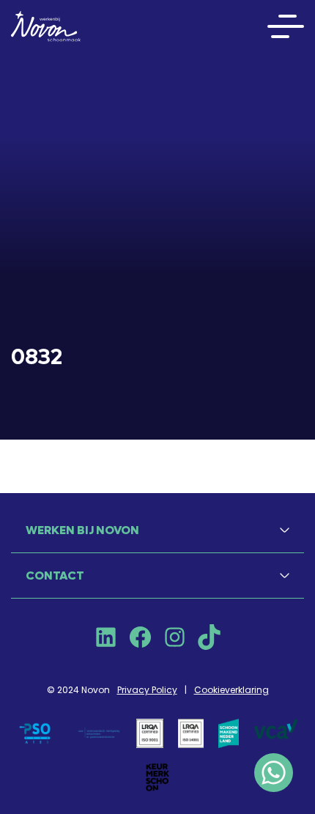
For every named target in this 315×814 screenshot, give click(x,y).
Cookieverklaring (231, 690)
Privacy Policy (147, 690)
